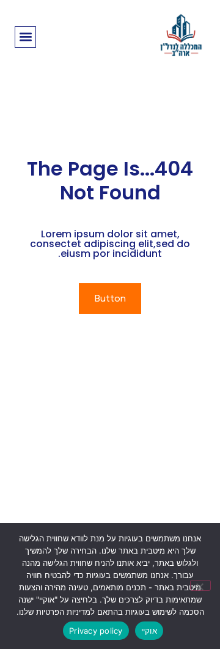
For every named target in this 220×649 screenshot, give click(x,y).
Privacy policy (96, 631)
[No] (200, 585)
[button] (25, 37)
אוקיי (149, 631)
